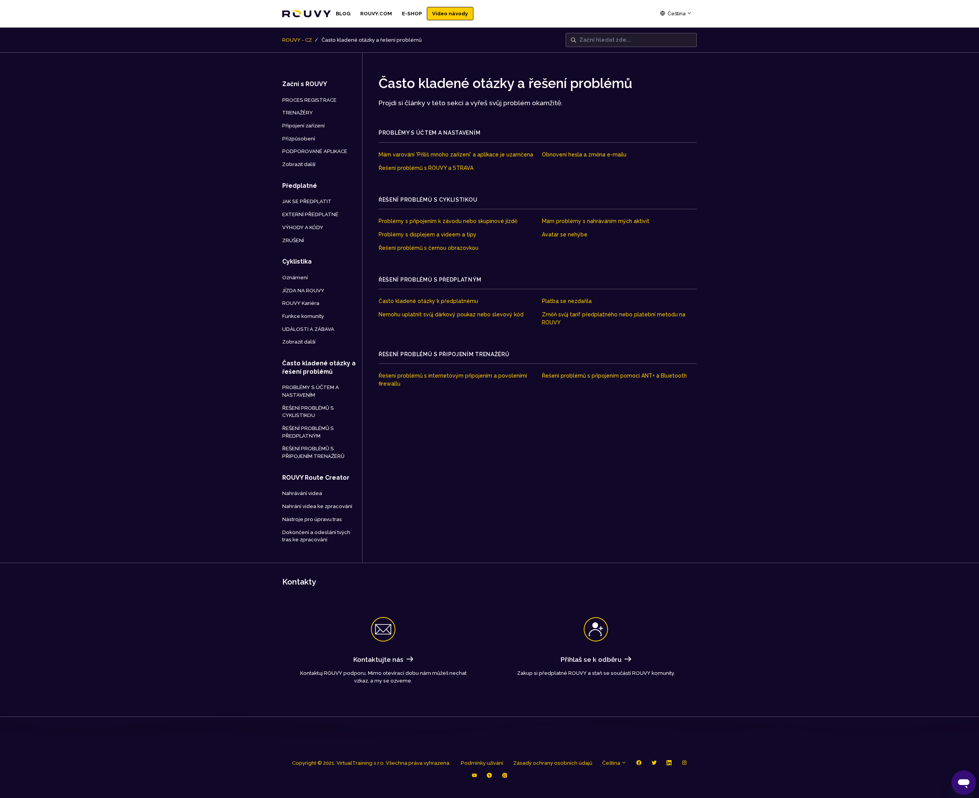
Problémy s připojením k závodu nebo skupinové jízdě (448, 221)
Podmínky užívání (482, 763)
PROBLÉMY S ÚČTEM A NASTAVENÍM (429, 133)
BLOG (343, 13)
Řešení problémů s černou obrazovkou (428, 248)
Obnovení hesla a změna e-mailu (584, 154)
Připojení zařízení (303, 126)
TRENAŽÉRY (297, 113)
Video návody (450, 13)
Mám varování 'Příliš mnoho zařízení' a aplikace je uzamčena (456, 154)
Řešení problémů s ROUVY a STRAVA (426, 168)
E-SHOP (412, 13)
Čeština (677, 13)
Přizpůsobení (298, 139)
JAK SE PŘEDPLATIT (307, 201)
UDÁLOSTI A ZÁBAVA (308, 329)
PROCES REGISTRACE (309, 100)
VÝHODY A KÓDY (302, 227)
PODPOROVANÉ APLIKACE (314, 151)
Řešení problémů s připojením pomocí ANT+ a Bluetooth (614, 376)
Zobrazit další (298, 164)
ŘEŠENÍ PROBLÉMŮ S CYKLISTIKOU (428, 200)
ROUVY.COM (376, 13)
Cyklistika (297, 261)
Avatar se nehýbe (564, 234)
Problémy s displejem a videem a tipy (427, 234)
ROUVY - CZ (297, 40)
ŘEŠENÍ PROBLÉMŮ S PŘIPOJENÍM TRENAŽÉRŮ (444, 354)
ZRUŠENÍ (293, 240)
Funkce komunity (303, 316)
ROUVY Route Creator (316, 477)
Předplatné (299, 185)
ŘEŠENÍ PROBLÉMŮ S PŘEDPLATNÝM (430, 280)
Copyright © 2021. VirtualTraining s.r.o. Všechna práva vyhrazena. (371, 763)
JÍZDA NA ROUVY (303, 290)
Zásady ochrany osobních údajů (552, 763)
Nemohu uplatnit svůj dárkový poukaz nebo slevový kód (451, 314)
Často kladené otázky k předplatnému (428, 301)
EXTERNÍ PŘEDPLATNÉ (310, 214)
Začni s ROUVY (304, 84)
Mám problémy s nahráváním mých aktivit (595, 221)
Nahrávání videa (302, 493)
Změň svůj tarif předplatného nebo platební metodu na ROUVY (613, 318)
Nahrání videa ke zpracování (317, 506)
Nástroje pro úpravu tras (312, 519)
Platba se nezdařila (567, 301)
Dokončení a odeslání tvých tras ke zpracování (316, 536)
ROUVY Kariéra (300, 303)
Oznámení (295, 277)
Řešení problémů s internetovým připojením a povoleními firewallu (453, 380)
